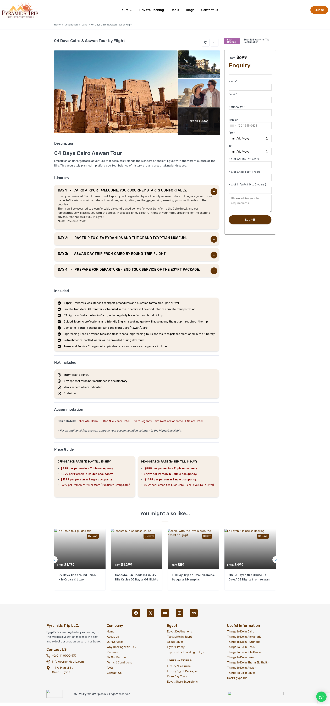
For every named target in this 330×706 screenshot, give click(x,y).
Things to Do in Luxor (241, 657)
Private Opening (151, 10)
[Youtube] (165, 613)
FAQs (110, 667)
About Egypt (175, 641)
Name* (233, 81)
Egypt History (176, 647)
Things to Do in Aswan (241, 667)
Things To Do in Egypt (241, 672)
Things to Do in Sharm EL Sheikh (248, 662)
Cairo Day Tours (177, 676)
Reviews (112, 652)
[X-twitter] (150, 613)
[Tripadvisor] (194, 613)
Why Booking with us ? (121, 647)
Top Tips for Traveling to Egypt (187, 652)
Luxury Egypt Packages (182, 671)
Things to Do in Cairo (240, 631)
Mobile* (233, 120)
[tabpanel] (80, 559)
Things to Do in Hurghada (243, 641)
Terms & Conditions (119, 662)
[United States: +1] (233, 125)
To (230, 145)
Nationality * (237, 107)
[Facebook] (136, 613)
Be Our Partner (116, 657)
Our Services (115, 641)
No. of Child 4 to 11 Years (244, 171)
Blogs (190, 10)
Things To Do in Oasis (241, 647)
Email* (233, 94)
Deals (175, 10)
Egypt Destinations (179, 631)
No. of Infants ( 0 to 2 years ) (247, 184)
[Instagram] (179, 613)
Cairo (84, 24)
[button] (214, 42)
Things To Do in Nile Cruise (244, 652)
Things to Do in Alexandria (244, 636)
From (232, 132)
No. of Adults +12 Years (244, 159)
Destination (71, 24)
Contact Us (114, 672)
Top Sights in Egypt (179, 636)
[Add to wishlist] (206, 42)
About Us (113, 636)
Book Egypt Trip (237, 678)
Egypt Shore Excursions (182, 681)
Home (57, 24)
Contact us (209, 10)
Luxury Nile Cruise (179, 666)
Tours (124, 10)
